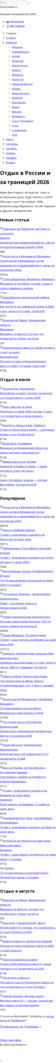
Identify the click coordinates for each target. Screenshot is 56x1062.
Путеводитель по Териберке (19, 1026)
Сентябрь (12, 144)
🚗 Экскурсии (15, 21)
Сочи (15, 125)
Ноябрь (11, 153)
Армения (17, 61)
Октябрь (11, 148)
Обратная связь (11, 1040)
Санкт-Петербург (22, 121)
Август (10, 139)
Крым (15, 107)
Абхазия (17, 47)
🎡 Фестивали (15, 26)
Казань (16, 88)
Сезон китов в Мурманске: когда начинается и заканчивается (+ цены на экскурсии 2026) (27, 265)
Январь (10, 162)
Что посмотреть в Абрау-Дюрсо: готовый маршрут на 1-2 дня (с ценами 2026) (26, 685)
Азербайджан (20, 51)
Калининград (20, 93)
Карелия (17, 97)
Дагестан (18, 79)
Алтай (16, 56)
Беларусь (17, 74)
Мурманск (18, 116)
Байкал (16, 70)
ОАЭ (14, 135)
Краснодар (19, 102)
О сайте (11, 38)
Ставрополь (19, 130)
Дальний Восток (22, 84)
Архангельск (20, 65)
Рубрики (11, 42)
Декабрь (11, 158)
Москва (16, 111)
